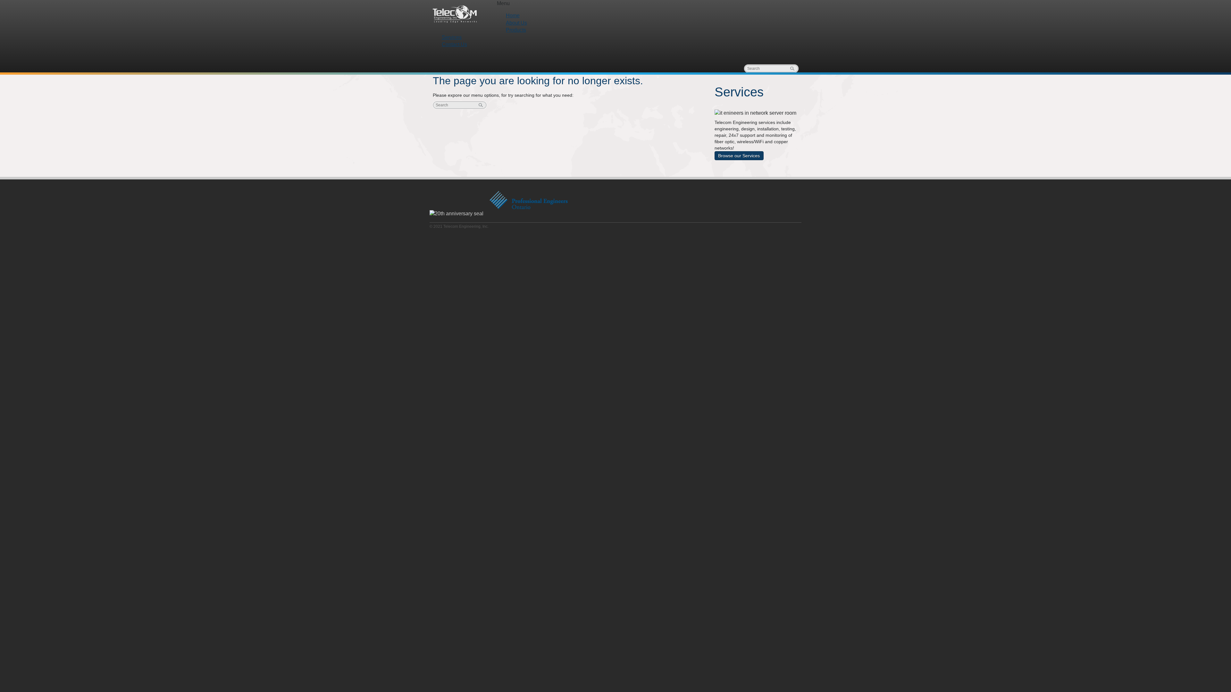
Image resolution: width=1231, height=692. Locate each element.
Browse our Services (739, 155)
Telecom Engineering (455, 14)
